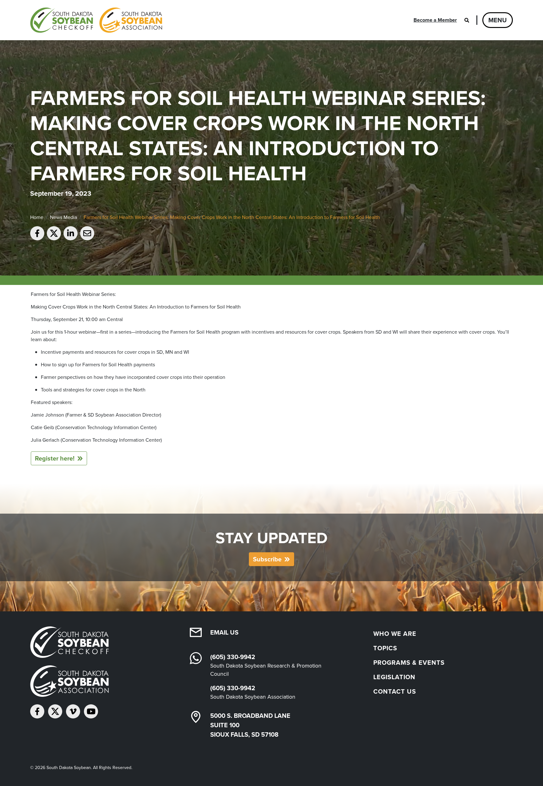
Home (36, 217)
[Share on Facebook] (37, 233)
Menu (497, 20)
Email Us (224, 632)
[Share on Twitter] (54, 233)
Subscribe (267, 559)
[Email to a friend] (87, 233)
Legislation (394, 677)
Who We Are (394, 633)
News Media (63, 217)
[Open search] (466, 20)
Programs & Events (409, 662)
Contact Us (394, 691)
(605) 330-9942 (232, 657)
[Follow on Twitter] (55, 711)
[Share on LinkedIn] (70, 233)
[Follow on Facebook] (37, 711)
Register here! (54, 458)
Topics (385, 648)
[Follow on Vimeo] (73, 711)
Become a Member (435, 20)
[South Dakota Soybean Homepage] (96, 20)
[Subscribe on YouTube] (91, 711)
